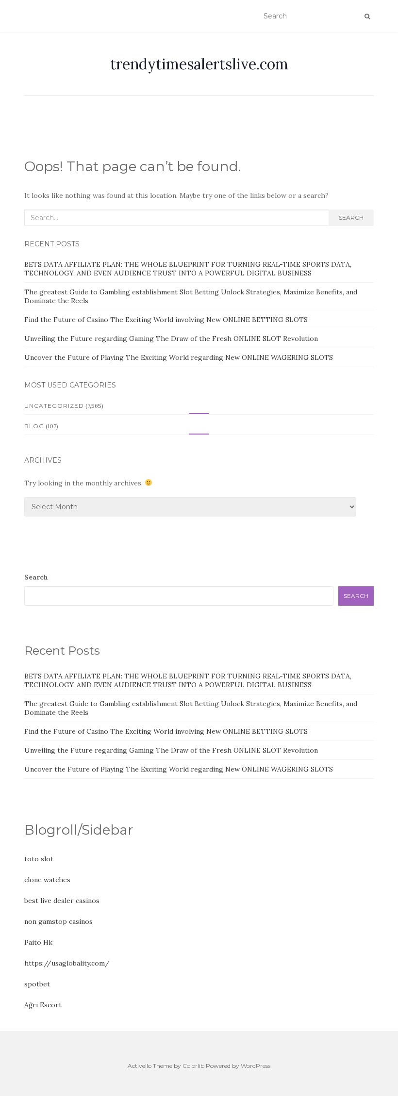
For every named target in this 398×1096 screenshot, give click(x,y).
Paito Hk (38, 942)
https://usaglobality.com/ (67, 963)
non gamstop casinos (58, 921)
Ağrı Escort (43, 1004)
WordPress (255, 1065)
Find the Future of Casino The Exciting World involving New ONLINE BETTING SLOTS (166, 319)
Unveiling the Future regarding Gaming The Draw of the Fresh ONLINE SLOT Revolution (171, 338)
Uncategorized (54, 405)
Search (351, 217)
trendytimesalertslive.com (199, 64)
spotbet (37, 984)
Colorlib (193, 1065)
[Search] (367, 16)
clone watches (47, 879)
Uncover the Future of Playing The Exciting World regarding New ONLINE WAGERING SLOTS (178, 357)
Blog (34, 426)
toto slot (38, 858)
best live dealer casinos (62, 900)
